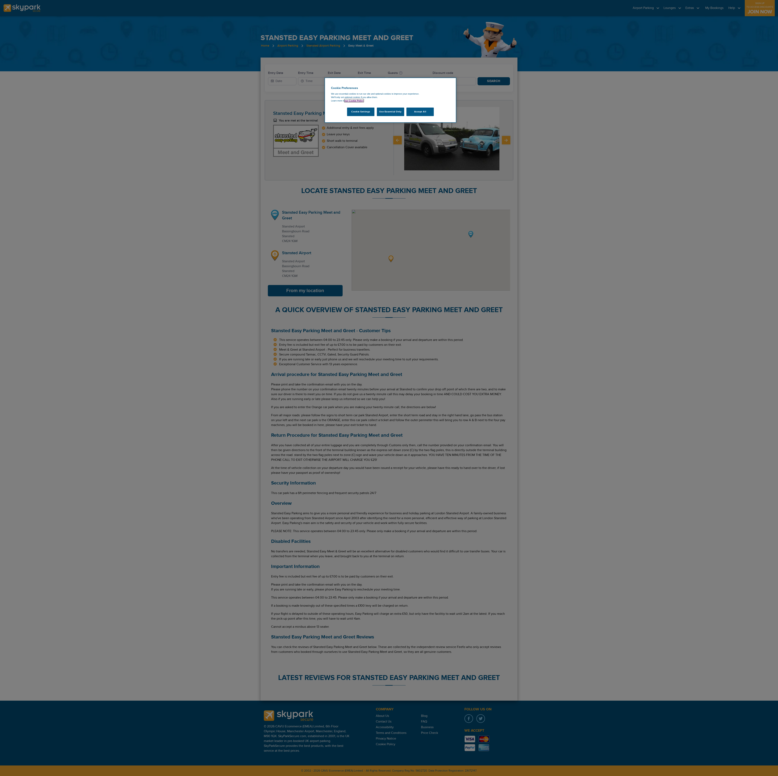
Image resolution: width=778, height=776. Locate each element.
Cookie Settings (360, 111)
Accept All (420, 111)
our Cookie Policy (354, 100)
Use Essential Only (390, 111)
